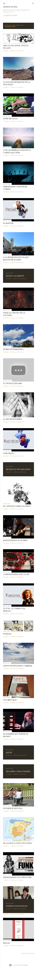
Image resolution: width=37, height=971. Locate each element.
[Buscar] (33, 3)
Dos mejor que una (12, 808)
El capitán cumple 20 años (16, 506)
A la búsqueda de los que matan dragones (16, 258)
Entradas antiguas (27, 953)
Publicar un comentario (16, 50)
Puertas (7, 634)
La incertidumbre (12, 419)
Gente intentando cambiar (17, 665)
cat (13, 12)
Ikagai (6, 943)
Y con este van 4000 (12, 383)
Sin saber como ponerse (18, 771)
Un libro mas (10, 700)
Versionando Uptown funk (17, 877)
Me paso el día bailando (18, 469)
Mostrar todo (10, 26)
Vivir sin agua (10, 118)
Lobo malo (8, 453)
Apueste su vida (10, 7)
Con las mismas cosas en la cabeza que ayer (17, 151)
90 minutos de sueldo (17, 906)
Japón (9, 752)
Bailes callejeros (15, 276)
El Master (8, 223)
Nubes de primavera (13, 349)
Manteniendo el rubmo (15, 540)
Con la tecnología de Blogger (20, 965)
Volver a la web (10, 15)
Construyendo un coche (16, 574)
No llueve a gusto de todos (17, 843)
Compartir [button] (6, 50)
